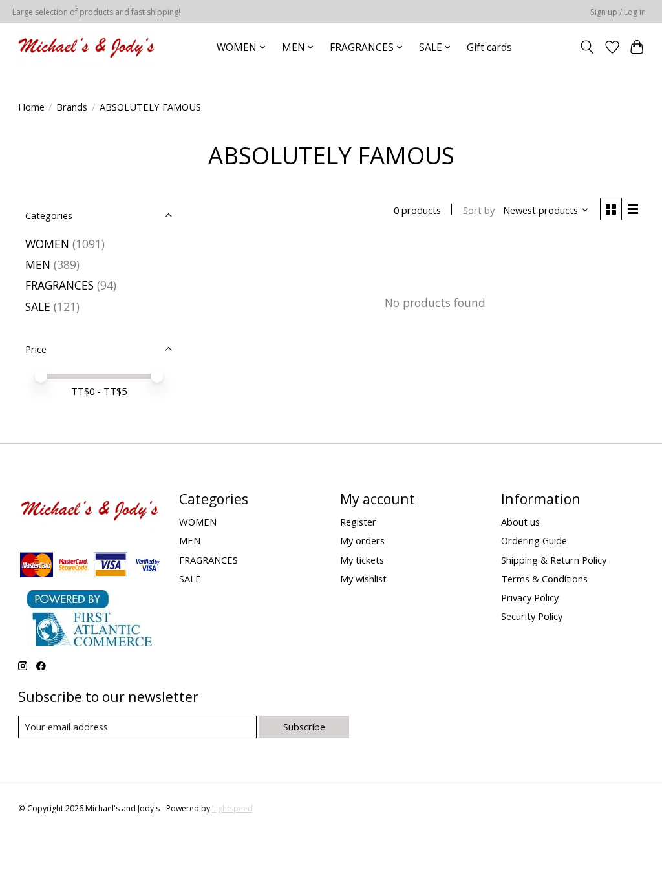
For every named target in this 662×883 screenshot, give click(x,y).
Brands (71, 106)
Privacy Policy (530, 597)
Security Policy (531, 616)
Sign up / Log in (618, 11)
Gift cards (489, 47)
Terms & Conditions (544, 578)
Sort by (479, 210)
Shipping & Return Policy (553, 559)
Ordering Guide (534, 540)
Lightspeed (232, 808)
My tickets (362, 559)
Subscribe (304, 726)
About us (520, 521)
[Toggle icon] (586, 47)
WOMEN (47, 243)
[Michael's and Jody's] (86, 47)
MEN (37, 264)
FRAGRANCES (59, 285)
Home (31, 106)
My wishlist (363, 578)
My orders (362, 540)
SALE (37, 306)
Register (358, 521)
